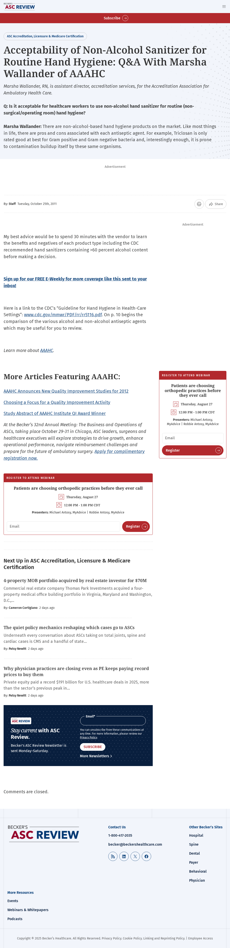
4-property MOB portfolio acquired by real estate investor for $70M (75, 580)
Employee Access (200, 938)
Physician (197, 880)
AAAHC (46, 350)
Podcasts (14, 919)
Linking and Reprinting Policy (163, 938)
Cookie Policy (132, 938)
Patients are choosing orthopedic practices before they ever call (78, 488)
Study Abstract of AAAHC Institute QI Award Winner (55, 413)
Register (133, 526)
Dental (194, 853)
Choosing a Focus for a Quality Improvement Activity (57, 402)
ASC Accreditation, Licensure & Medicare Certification (45, 36)
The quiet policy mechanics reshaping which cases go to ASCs (69, 627)
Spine (194, 844)
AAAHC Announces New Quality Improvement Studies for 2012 (66, 391)
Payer (193, 862)
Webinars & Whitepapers (28, 910)
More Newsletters (94, 756)
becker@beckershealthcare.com (135, 844)
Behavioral (198, 871)
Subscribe (112, 18)
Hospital (196, 835)
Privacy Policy (88, 737)
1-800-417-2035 (120, 835)
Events (12, 901)
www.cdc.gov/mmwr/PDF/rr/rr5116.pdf (63, 314)
